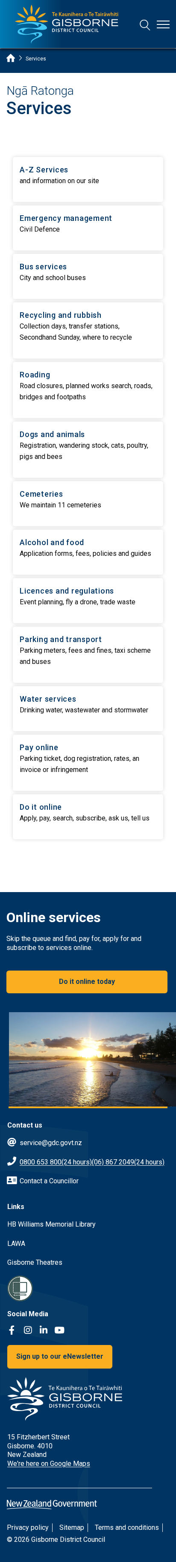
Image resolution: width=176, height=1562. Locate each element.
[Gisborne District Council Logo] (66, 24)
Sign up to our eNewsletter (59, 1356)
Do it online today (87, 981)
